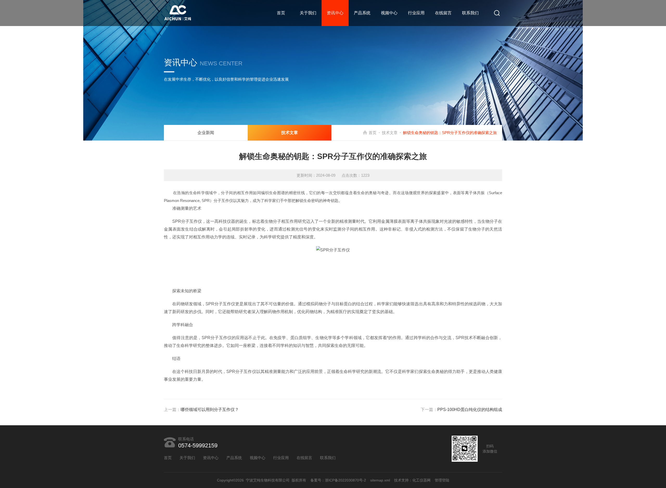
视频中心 (389, 13)
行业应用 (416, 13)
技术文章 (390, 132)
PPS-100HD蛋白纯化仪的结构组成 (469, 409)
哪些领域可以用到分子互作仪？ (210, 409)
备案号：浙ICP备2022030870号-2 (338, 480)
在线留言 (443, 13)
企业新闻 (205, 132)
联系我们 (470, 13)
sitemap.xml (380, 480)
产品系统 (362, 13)
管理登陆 (442, 480)
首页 (281, 13)
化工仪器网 (421, 480)
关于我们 (308, 13)
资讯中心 (335, 13)
